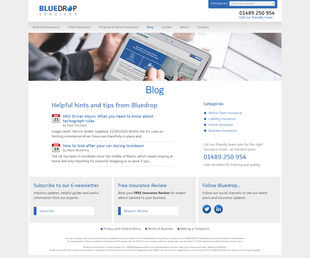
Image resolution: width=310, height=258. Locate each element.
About (184, 27)
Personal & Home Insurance (118, 27)
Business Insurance (46, 27)
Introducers (219, 3)
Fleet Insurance (79, 27)
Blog (150, 27)
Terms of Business (160, 229)
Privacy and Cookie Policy (121, 229)
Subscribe (46, 211)
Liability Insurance (222, 119)
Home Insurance (221, 124)
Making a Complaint (194, 229)
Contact (203, 27)
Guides (166, 27)
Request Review (136, 211)
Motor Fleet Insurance (225, 113)
